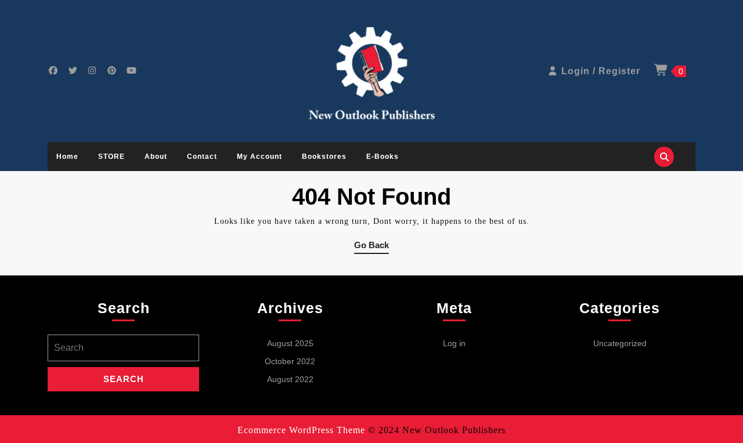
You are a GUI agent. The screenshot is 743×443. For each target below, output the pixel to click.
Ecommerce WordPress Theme (301, 430)
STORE (111, 156)
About (156, 156)
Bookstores (324, 156)
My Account (259, 156)
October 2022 (290, 361)
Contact (202, 156)
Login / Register (600, 71)
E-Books (382, 156)
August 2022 (290, 379)
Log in (454, 343)
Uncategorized (620, 343)
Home (67, 156)
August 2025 (290, 343)
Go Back (371, 247)
